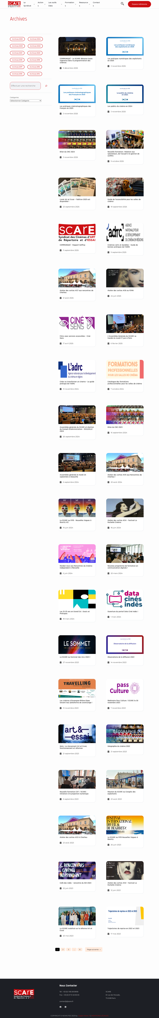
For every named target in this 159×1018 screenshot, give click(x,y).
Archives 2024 (35, 39)
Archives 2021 (17, 53)
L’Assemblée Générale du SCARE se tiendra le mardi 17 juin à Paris (122, 337)
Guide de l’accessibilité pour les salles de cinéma (124, 200)
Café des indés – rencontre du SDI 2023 (75, 883)
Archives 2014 (35, 74)
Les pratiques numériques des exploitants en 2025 (125, 59)
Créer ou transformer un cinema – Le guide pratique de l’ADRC (77, 382)
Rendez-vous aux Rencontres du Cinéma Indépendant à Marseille (76, 567)
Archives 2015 (17, 74)
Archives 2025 (17, 39)
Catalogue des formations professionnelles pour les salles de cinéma (125, 382)
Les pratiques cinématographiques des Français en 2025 (75, 107)
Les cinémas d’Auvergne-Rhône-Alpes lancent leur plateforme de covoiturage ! (76, 701)
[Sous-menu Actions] (44, 4)
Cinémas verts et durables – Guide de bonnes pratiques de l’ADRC (123, 246)
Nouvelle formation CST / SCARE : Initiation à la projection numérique (74, 792)
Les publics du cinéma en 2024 (120, 106)
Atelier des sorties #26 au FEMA (121, 290)
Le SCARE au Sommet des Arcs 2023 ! (75, 657)
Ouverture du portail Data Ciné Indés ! (123, 611)
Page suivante (93, 949)
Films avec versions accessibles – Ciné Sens (75, 337)
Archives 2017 (17, 67)
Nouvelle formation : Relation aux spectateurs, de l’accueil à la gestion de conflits (123, 154)
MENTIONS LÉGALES (99, 1016)
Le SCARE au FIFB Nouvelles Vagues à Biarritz (123, 838)
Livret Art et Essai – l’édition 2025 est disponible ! (75, 200)
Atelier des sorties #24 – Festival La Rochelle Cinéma (122, 521)
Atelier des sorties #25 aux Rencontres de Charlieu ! (125, 476)
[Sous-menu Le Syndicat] (34, 4)
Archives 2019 (17, 60)
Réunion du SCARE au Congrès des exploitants (122, 792)
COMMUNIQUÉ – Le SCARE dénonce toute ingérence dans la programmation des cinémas (76, 60)
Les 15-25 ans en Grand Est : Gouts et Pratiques (75, 612)
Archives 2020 (35, 53)
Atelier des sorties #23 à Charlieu (73, 837)
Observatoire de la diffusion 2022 (121, 657)
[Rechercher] (46, 86)
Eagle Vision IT (84, 1016)
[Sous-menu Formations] (75, 4)
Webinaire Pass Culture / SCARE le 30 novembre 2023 (123, 701)
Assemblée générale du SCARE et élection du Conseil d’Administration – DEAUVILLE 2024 (77, 429)
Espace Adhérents (139, 4)
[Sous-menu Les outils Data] (61, 4)
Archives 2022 (35, 46)
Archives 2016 (35, 67)
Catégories (14, 97)
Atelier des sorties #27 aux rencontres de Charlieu (76, 291)
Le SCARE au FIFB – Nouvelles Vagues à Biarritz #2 (75, 521)
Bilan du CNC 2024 (67, 152)
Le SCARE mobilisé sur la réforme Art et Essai (76, 929)
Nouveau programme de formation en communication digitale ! (123, 567)
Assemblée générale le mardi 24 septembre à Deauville (73, 476)
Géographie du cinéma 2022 (119, 746)
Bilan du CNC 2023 (115, 427)
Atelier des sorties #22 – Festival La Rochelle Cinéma (122, 884)
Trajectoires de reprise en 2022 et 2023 (124, 928)
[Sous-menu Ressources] (89, 4)
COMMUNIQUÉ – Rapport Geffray (72, 245)
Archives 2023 (17, 46)
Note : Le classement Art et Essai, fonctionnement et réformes (73, 747)
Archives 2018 (35, 60)
